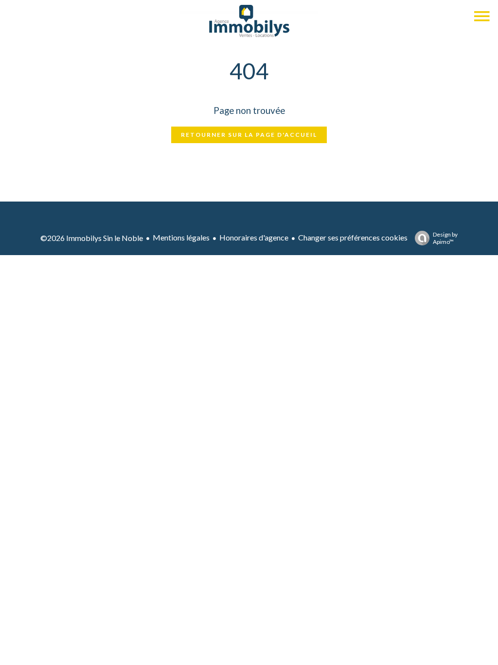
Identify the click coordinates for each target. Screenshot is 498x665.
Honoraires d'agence (253, 237)
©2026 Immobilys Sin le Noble (91, 237)
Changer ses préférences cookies (353, 237)
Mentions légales (181, 237)
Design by (445, 238)
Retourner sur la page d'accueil (249, 134)
